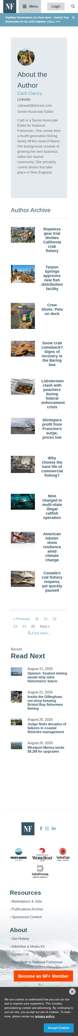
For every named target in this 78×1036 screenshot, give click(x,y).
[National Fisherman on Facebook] (41, 828)
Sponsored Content (27, 917)
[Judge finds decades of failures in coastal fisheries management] (16, 722)
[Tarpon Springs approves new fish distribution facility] (23, 274)
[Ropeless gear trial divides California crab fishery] (23, 235)
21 (46, 619)
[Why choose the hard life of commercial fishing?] (23, 464)
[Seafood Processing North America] (40, 871)
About (18, 930)
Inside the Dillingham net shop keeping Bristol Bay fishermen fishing (45, 702)
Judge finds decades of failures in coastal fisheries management (47, 728)
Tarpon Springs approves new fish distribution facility (52, 278)
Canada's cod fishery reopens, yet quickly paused (52, 582)
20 (37, 619)
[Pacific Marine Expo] (19, 854)
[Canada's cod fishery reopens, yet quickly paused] (23, 579)
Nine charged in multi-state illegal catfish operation (52, 507)
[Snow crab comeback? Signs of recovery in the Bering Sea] (23, 349)
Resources (25, 892)
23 (15, 626)
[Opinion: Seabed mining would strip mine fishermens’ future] (16, 671)
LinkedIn (24, 99)
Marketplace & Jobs (27, 901)
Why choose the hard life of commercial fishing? (52, 467)
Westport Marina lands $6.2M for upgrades (46, 749)
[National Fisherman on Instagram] (47, 828)
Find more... (40, 633)
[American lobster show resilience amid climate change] (23, 537)
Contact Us (20, 954)
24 (24, 626)
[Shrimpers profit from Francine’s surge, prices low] (23, 426)
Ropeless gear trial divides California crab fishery (52, 240)
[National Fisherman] (9, 6)
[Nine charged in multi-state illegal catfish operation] (23, 502)
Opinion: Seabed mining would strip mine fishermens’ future (47, 677)
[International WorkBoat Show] (42, 854)
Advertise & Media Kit (28, 946)
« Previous (21, 619)
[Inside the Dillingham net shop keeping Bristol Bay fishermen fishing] (16, 697)
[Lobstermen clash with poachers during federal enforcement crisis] (23, 387)
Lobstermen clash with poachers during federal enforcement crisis (53, 394)
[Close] (72, 991)
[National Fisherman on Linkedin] (53, 828)
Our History (20, 939)
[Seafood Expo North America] (63, 854)
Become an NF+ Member (43, 976)
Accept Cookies (58, 1027)
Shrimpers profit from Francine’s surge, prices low (52, 429)
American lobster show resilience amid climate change (52, 547)
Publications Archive (27, 909)
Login (56, 6)
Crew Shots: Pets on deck (52, 309)
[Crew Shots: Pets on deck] (23, 317)
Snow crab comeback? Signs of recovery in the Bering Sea (52, 354)
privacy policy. (45, 1016)
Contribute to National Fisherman (37, 962)
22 (55, 619)
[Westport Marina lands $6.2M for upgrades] (16, 745)
